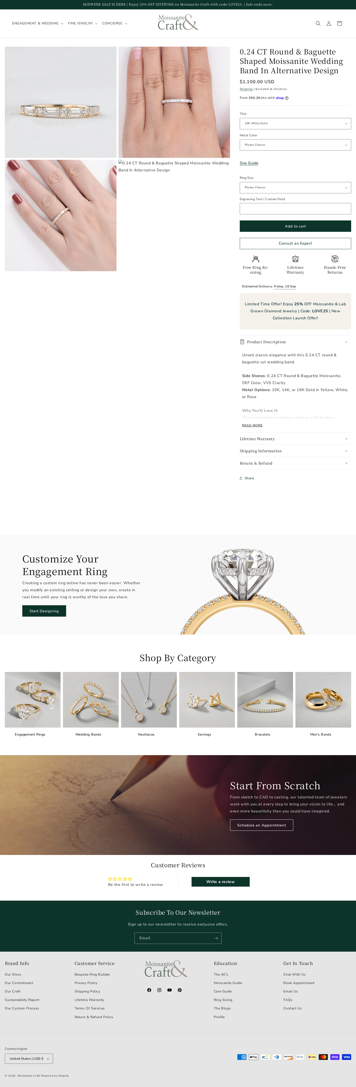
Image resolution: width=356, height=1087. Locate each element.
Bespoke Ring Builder (92, 974)
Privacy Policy (86, 983)
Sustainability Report (22, 1000)
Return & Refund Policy (94, 1017)
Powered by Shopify (55, 1076)
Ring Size (247, 178)
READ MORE (252, 425)
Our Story (13, 974)
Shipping (246, 89)
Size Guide (249, 163)
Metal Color (248, 135)
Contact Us (292, 1008)
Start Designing (44, 611)
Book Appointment (299, 983)
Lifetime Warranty (89, 1000)
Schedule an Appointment (261, 825)
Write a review (220, 881)
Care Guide (223, 991)
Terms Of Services (90, 1008)
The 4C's (221, 974)
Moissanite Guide (228, 983)
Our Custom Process (22, 1008)
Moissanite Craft (28, 1076)
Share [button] (249, 478)
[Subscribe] (216, 938)
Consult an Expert (295, 243)
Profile (219, 1017)
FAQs (287, 1000)
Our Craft (12, 991)
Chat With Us (294, 974)
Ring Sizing (223, 1000)
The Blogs (222, 1008)
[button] (37, 23)
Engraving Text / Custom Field (262, 199)
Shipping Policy (87, 991)
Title (243, 114)
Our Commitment (19, 983)
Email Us (290, 991)
